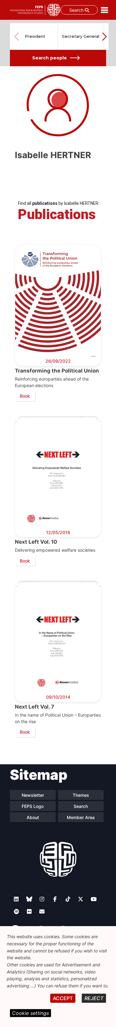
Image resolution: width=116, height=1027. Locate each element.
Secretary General (80, 36)
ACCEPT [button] (63, 998)
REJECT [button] (93, 998)
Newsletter (33, 795)
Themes (81, 795)
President (35, 36)
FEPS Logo (33, 806)
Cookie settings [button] (30, 1013)
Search (77, 10)
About (33, 817)
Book (25, 396)
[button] (104, 36)
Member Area (81, 817)
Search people (49, 58)
